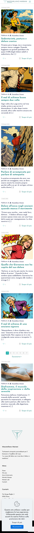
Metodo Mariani (7, 477)
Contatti (4, 482)
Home (4, 470)
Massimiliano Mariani (18, 35)
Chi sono (4, 473)
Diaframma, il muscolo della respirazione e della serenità (15, 389)
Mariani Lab (5, 479)
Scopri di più (27, 58)
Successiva (16, 357)
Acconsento (17, 527)
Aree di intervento (7, 475)
